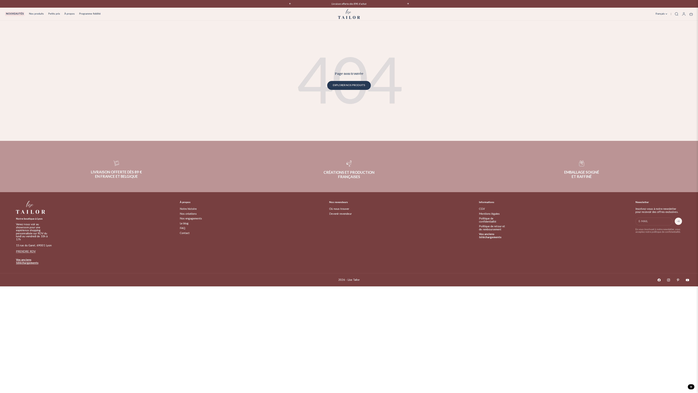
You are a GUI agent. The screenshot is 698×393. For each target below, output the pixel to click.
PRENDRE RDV (26, 251)
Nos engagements (191, 218)
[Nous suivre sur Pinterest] (678, 280)
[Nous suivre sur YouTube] (687, 280)
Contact (185, 233)
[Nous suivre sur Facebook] (659, 280)
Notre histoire (188, 209)
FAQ (182, 228)
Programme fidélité (90, 14)
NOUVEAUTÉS (15, 14)
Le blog (184, 223)
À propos (69, 14)
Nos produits (36, 14)
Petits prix (54, 14)
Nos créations (188, 214)
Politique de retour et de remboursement (492, 228)
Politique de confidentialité (487, 220)
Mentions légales (489, 214)
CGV (482, 209)
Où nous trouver (339, 209)
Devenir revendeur (340, 214)
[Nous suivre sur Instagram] (668, 280)
